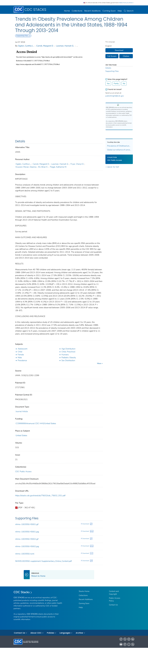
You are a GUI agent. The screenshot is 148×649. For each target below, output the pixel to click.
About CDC (35, 632)
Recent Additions (92, 10)
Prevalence (22, 360)
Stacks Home (84, 591)
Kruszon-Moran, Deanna (26, 167)
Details (108, 68)
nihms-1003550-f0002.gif (26, 539)
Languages (65, 632)
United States (21, 435)
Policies (50, 632)
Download (85, 524)
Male (20, 357)
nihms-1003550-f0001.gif (26, 524)
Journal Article (22, 411)
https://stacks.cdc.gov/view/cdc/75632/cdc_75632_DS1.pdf (40, 495)
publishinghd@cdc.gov (114, 96)
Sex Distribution (68, 360)
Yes (108, 83)
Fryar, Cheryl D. (77, 164)
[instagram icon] (129, 639)
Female (21, 354)
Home (67, 10)
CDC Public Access (23, 471)
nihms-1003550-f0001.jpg (27, 531)
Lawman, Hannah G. (65, 45)
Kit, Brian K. (43, 167)
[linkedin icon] (132, 639)
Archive (79, 632)
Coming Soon (109, 10)
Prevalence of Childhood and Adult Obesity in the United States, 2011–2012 (119, 146)
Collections (77, 10)
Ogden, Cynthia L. (26, 45)
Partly (116, 83)
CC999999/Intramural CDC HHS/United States (36, 423)
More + (100, 363)
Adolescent (22, 348)
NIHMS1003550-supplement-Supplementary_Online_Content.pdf (43, 561)
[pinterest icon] (125, 644)
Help (120, 10)
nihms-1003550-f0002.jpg (27, 546)
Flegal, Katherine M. (58, 167)
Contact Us (113, 605)
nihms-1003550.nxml (24, 553)
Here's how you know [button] (126, 3)
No (124, 83)
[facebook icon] (121, 639)
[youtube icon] (121, 644)
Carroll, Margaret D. (44, 45)
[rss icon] (132, 644)
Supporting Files (112, 71)
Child (20, 351)
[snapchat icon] (129, 644)
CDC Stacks (22, 592)
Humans (65, 354)
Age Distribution (68, 348)
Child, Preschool (68, 351)
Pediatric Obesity (68, 357)
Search (130, 10)
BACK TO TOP (113, 167)
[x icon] (125, 639)
